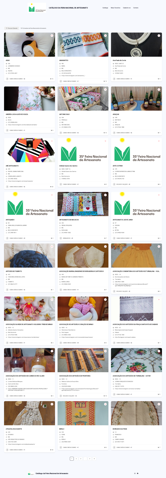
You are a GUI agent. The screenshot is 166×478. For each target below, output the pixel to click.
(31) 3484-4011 (12, 232)
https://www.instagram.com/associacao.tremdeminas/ (23, 337)
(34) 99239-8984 (66, 386)
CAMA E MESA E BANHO (16, 79)
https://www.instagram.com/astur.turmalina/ (127, 388)
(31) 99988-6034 (12, 122)
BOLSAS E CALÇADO (122, 184)
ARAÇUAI (116, 114)
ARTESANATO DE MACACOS (69, 220)
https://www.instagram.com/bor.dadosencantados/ (22, 124)
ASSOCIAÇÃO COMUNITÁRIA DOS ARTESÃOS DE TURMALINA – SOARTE (137, 271)
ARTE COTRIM (117, 166)
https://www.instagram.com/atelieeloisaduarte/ (21, 444)
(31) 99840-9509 (66, 284)
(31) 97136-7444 (119, 334)
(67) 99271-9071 (119, 442)
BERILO (61, 429)
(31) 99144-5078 (66, 73)
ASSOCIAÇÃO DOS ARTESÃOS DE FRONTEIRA (74, 376)
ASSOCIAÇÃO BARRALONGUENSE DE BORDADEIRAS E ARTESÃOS (81, 271)
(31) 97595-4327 (12, 73)
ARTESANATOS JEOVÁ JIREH (123, 220)
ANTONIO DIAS (64, 114)
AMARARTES (63, 60)
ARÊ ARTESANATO (12, 166)
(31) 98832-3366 (66, 334)
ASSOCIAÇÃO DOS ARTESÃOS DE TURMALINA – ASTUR (131, 376)
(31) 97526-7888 (119, 127)
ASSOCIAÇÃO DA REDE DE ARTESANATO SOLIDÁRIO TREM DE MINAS (29, 324)
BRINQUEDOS (66, 238)
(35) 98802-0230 (12, 386)
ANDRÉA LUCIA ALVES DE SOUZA (17, 114)
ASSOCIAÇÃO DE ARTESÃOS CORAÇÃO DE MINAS (76, 324)
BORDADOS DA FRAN (120, 429)
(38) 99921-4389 (119, 281)
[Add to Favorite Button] (52, 35)
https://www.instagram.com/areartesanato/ (20, 181)
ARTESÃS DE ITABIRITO (14, 271)
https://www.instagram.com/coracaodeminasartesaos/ (77, 337)
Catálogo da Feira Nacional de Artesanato (68, 8)
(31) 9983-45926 (12, 178)
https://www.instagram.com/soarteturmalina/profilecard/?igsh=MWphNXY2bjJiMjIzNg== (131, 284)
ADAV (8, 60)
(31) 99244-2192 (119, 178)
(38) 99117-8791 (119, 386)
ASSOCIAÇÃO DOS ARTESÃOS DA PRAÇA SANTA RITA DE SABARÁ (135, 324)
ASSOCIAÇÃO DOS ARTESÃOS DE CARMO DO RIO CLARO (25, 376)
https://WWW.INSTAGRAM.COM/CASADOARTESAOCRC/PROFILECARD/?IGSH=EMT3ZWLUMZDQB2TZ (28, 389)
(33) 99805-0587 (66, 442)
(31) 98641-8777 (12, 284)
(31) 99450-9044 (119, 232)
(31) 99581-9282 (66, 232)
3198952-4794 (66, 178)
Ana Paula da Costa (119, 60)
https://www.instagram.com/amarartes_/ (73, 75)
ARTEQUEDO (10, 220)
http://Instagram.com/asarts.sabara (125, 337)
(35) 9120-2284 (12, 442)
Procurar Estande (12, 28)
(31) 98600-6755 (66, 127)
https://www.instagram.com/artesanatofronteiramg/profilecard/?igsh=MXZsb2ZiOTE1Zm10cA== (80, 389)
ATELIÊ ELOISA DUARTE (14, 429)
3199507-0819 (119, 73)
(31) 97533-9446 (12, 334)
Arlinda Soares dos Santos (68, 166)
